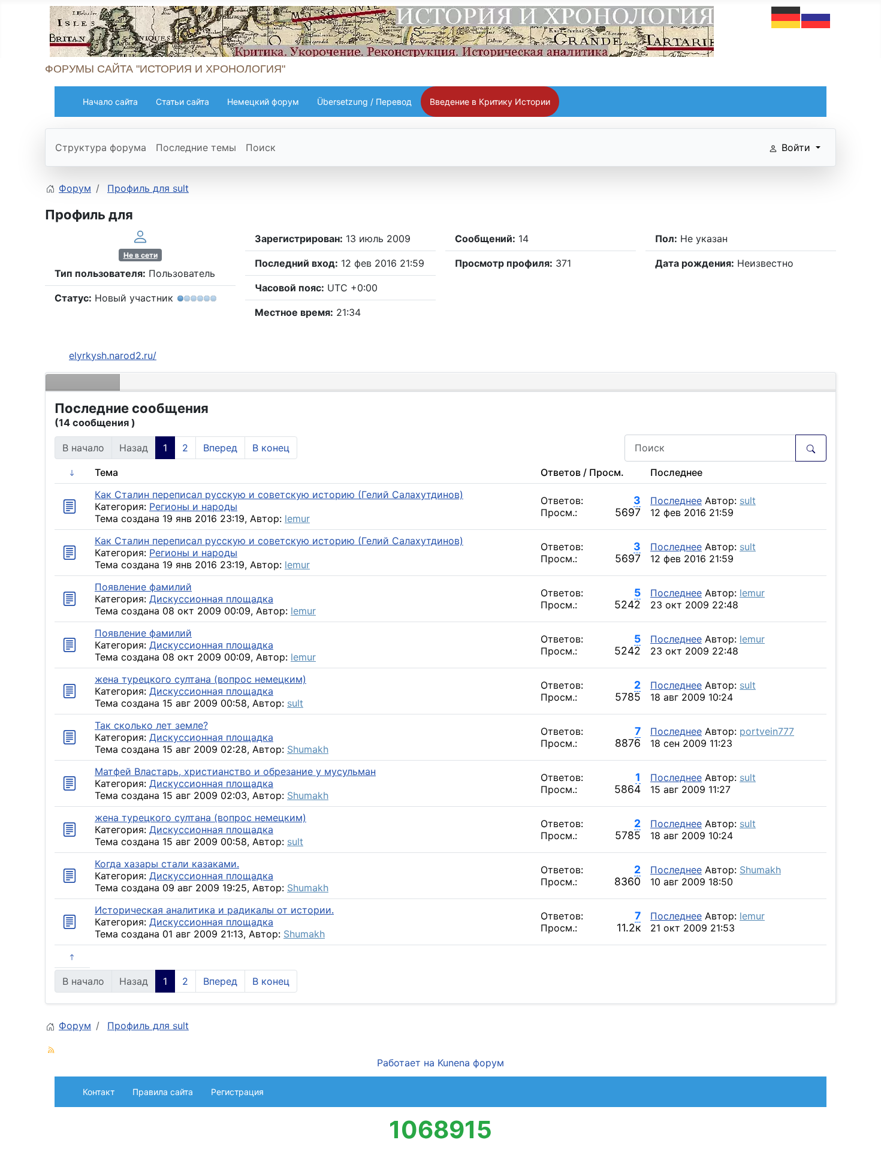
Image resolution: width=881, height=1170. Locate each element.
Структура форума (100, 147)
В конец (270, 448)
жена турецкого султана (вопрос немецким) (200, 679)
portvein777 (767, 731)
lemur (297, 518)
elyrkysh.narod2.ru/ (112, 355)
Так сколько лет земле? (151, 725)
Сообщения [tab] (82, 382)
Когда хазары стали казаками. (167, 864)
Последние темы (196, 147)
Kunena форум (471, 1063)
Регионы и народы (193, 506)
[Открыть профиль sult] (140, 236)
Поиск (261, 147)
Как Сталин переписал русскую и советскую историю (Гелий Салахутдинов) (279, 494)
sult (748, 500)
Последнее (676, 500)
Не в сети (140, 255)
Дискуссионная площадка (211, 599)
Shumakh (307, 749)
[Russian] (816, 16)
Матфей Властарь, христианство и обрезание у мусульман (235, 771)
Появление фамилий (143, 587)
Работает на (406, 1063)
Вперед (220, 448)
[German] (786, 16)
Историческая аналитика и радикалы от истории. (214, 910)
